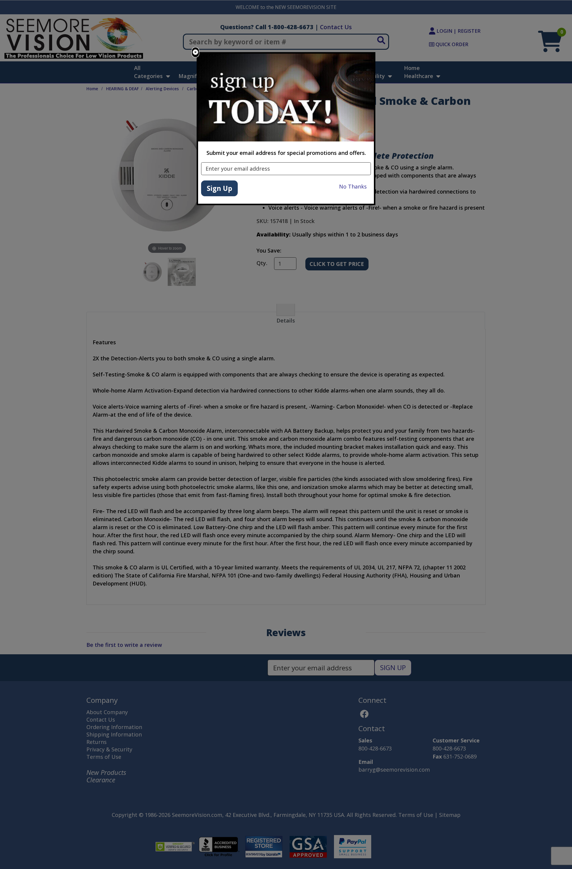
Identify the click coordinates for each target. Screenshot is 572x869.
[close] (195, 52)
